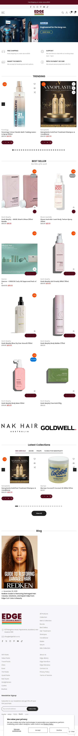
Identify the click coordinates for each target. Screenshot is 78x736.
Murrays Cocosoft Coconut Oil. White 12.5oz (57, 488)
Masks (42, 641)
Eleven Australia (46, 217)
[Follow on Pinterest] (41, 7)
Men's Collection (45, 621)
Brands (42, 624)
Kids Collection (45, 648)
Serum (42, 645)
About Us (43, 655)
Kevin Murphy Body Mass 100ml (13, 403)
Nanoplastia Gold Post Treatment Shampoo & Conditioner (58, 133)
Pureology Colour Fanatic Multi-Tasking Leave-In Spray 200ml (19, 133)
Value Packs (6, 658)
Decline (59, 730)
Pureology (5, 130)
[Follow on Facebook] (31, 7)
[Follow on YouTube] (44, 7)
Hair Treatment (45, 631)
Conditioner (44, 638)
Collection (43, 617)
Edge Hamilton (45, 662)
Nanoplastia (45, 130)
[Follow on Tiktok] (47, 7)
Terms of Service (46, 675)
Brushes (4, 689)
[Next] (74, 104)
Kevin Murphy (6, 217)
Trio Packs (5, 672)
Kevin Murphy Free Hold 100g (51, 403)
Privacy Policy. (48, 724)
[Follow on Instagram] (37, 7)
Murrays (43, 486)
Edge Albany (44, 658)
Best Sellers (44, 627)
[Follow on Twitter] (34, 7)
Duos (3, 668)
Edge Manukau (45, 665)
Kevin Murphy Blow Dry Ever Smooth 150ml (17, 343)
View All (39, 513)
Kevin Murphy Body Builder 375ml (53, 343)
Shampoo (43, 634)
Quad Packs (6, 675)
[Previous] (3, 104)
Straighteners (6, 682)
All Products (44, 614)
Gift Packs (5, 655)
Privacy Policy (44, 672)
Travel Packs (6, 662)
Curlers (4, 686)
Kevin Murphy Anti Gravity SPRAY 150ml (55, 281)
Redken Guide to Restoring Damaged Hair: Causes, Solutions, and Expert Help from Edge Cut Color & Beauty (19, 595)
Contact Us (44, 668)
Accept (38, 730)
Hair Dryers (5, 679)
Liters (3, 665)
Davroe (4, 279)
